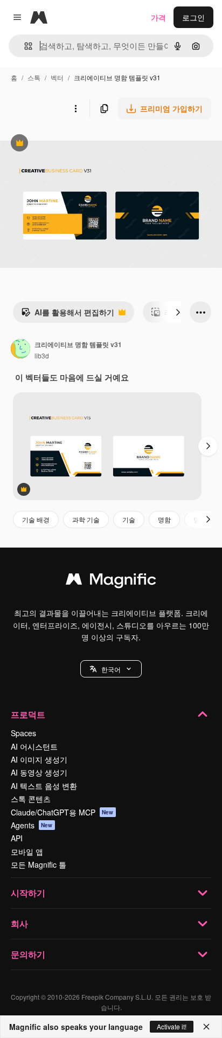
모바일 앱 (27, 851)
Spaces (23, 733)
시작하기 (28, 893)
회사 (19, 923)
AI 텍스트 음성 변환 (44, 785)
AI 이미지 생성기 (39, 759)
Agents (32, 825)
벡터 (57, 77)
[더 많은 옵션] (75, 108)
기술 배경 (36, 519)
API (17, 838)
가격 (158, 17)
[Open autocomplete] (24, 46)
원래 (62, 144)
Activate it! (171, 1026)
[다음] (178, 312)
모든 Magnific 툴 (38, 864)
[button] (111, 668)
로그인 (193, 17)
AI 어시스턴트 (34, 746)
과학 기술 (86, 519)
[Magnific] (111, 581)
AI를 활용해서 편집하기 (67, 315)
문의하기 (28, 954)
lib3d (41, 355)
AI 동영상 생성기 (39, 772)
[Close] (206, 1026)
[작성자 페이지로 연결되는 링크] (20, 350)
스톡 (33, 77)
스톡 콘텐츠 (31, 798)
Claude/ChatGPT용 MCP (62, 812)
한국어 (111, 669)
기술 (128, 519)
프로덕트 (28, 714)
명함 (164, 519)
